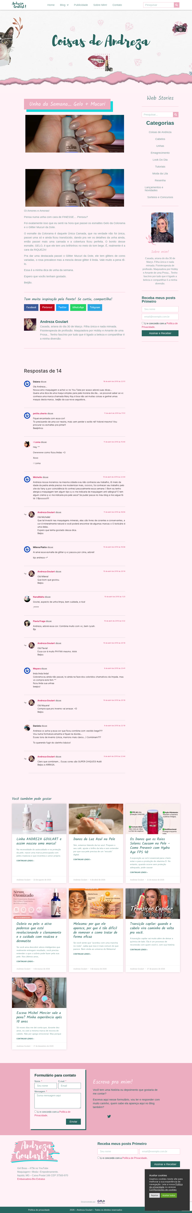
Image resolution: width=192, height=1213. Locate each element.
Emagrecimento (160, 152)
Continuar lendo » (25, 861)
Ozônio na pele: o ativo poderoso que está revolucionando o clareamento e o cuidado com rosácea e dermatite (38, 932)
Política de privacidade (39, 1210)
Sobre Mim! (100, 4)
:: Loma (36, 442)
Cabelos (160, 139)
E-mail (61, 1081)
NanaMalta (38, 597)
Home (51, 4)
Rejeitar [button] (154, 1195)
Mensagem (40, 1091)
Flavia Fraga (39, 621)
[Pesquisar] (176, 4)
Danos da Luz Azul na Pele (94, 839)
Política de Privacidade (134, 1158)
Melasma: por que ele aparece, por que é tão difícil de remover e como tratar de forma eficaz (95, 930)
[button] (31, 307)
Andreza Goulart (46, 512)
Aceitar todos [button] (168, 1195)
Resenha (160, 180)
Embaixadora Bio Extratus (31, 1179)
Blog (62, 4)
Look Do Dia (160, 159)
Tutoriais (160, 166)
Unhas (160, 145)
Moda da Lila (160, 173)
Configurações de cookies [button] (163, 1189)
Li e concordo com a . (123, 1158)
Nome (37, 1081)
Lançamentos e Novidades (154, 189)
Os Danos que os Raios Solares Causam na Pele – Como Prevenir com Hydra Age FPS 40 (150, 845)
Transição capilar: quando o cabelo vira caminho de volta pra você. (152, 928)
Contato (117, 4)
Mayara (37, 668)
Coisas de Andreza (160, 132)
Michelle (37, 477)
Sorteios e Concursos (160, 197)
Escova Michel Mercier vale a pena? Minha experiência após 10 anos (39, 1017)
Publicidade (81, 4)
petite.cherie (40, 413)
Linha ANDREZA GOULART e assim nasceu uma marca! (39, 841)
